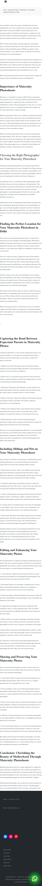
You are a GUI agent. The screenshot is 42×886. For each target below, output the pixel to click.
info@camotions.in (13, 808)
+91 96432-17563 (13, 799)
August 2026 (7, 850)
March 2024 (7, 866)
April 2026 (6, 856)
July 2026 (6, 853)
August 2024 (7, 859)
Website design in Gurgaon (13, 879)
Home (4, 10)
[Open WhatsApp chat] (35, 879)
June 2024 (6, 863)
